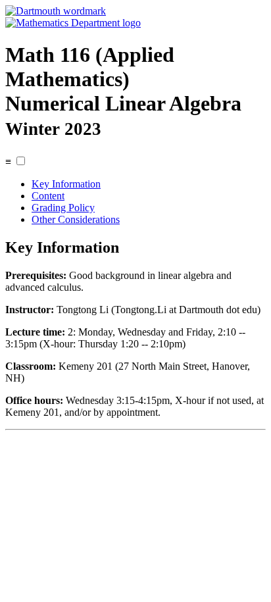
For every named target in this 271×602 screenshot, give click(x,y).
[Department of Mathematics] (73, 22)
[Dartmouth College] (55, 10)
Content (48, 195)
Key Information (66, 183)
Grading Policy (63, 207)
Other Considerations (76, 219)
